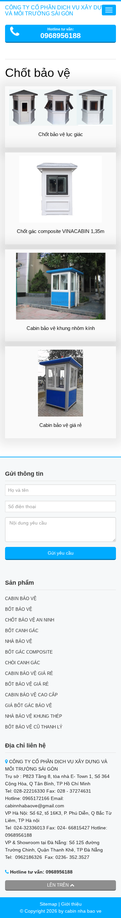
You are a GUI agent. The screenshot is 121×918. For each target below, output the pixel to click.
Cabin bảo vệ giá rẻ (60, 425)
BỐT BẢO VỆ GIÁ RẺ (27, 684)
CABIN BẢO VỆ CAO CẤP (31, 694)
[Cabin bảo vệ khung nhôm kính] (60, 286)
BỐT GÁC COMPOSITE (29, 652)
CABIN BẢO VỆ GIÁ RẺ (29, 673)
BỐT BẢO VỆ (18, 609)
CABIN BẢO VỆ (21, 598)
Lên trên (58, 885)
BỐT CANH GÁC (21, 630)
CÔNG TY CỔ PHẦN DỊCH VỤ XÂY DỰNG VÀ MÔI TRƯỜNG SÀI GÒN (57, 10)
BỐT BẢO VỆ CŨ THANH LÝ (34, 726)
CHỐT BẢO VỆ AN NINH (29, 619)
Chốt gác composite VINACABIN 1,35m (61, 231)
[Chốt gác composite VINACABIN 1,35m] (60, 189)
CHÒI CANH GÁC (22, 662)
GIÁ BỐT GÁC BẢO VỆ (28, 705)
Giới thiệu (71, 904)
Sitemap (48, 904)
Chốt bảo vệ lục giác (60, 134)
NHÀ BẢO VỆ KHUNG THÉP (33, 716)
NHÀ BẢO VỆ (18, 641)
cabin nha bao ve (83, 911)
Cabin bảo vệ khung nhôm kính (61, 328)
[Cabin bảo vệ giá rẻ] (60, 383)
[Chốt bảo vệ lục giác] (60, 108)
